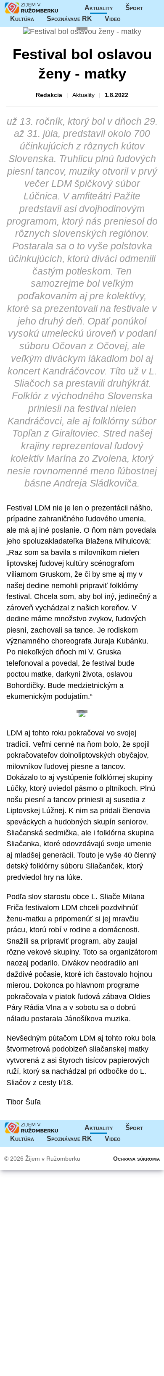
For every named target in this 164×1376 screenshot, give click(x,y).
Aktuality (99, 7)
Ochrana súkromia (136, 1158)
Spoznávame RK (69, 18)
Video (113, 18)
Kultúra (22, 18)
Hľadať (150, 18)
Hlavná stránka (31, 8)
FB (133, 18)
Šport (134, 7)
